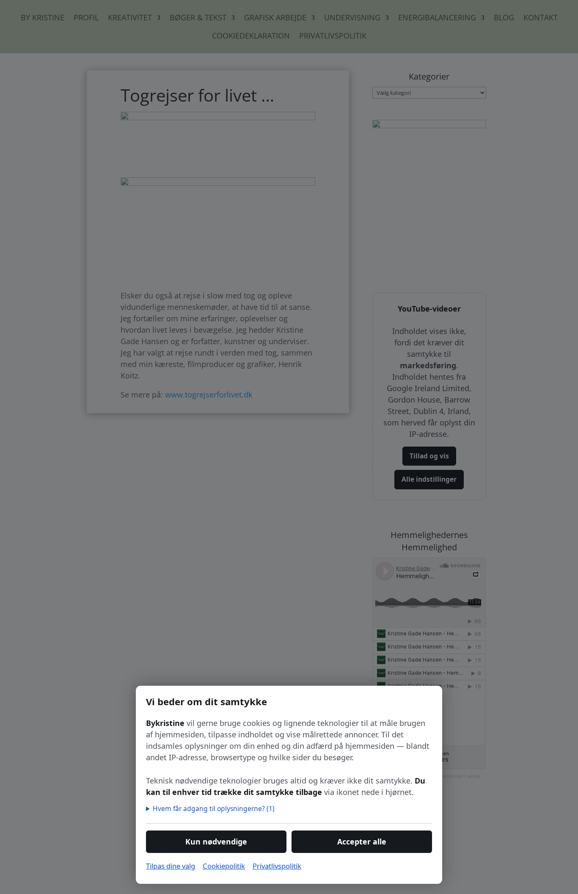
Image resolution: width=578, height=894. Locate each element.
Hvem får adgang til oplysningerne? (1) (214, 808)
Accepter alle (361, 841)
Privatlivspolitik (277, 866)
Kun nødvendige (216, 841)
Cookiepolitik (224, 866)
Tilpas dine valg (170, 866)
